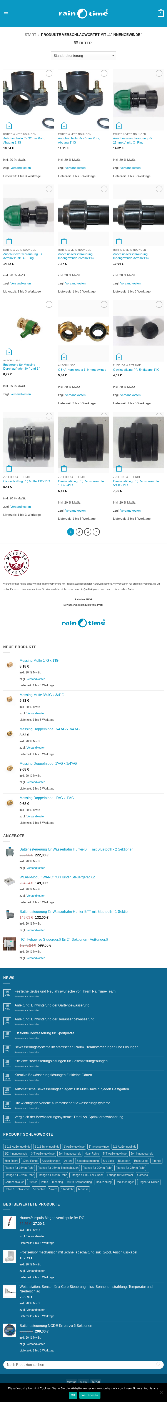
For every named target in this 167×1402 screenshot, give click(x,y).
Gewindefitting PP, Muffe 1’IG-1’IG (26, 481)
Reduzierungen (125, 1182)
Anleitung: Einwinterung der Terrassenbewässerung (54, 1019)
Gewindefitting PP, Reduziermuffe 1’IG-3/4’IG (81, 483)
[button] (5, 13)
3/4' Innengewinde (70, 1153)
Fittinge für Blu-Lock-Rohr (87, 1175)
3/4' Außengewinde (43, 1153)
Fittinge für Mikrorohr (120, 1175)
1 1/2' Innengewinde (47, 1146)
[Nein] (161, 1393)
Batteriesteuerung (88, 1160)
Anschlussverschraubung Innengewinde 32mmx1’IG (131, 256)
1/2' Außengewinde (124, 1146)
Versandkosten (20, 167)
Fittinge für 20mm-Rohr (97, 1167)
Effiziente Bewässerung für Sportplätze (44, 1033)
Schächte (39, 1189)
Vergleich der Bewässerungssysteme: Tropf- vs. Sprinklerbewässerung (69, 1117)
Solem (53, 1189)
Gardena (142, 1175)
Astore (68, 1160)
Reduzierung (104, 1182)
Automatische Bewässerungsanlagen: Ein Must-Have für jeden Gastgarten (72, 1089)
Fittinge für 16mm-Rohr (19, 1167)
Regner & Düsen (149, 1182)
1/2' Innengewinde (16, 1153)
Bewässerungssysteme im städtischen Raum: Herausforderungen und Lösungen (77, 1047)
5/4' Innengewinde (142, 1153)
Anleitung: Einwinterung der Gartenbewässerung (52, 1005)
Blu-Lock (108, 1160)
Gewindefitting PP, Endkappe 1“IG (136, 369)
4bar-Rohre (92, 1153)
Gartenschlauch (14, 1182)
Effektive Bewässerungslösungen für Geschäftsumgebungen (61, 1061)
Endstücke (141, 1160)
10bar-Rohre (30, 1160)
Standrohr (67, 1189)
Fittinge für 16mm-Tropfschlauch (58, 1167)
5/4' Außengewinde (115, 1153)
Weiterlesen (90, 1395)
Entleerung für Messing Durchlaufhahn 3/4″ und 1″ (21, 366)
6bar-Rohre (11, 1160)
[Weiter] (96, 532)
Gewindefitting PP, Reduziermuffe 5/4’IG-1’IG (136, 483)
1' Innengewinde (99, 1146)
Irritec (44, 1182)
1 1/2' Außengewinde (17, 1146)
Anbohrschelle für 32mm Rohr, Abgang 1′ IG (24, 140)
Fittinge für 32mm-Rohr (19, 1175)
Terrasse (83, 1189)
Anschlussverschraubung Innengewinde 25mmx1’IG (76, 256)
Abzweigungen (51, 1160)
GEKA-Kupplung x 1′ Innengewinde (82, 369)
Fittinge (156, 1160)
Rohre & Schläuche (17, 1189)
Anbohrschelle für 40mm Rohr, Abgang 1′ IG (79, 140)
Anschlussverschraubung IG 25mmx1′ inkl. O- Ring (132, 140)
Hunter (32, 1182)
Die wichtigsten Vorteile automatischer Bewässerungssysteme (62, 1103)
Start (30, 35)
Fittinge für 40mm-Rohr (52, 1175)
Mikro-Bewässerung (79, 1182)
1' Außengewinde (74, 1146)
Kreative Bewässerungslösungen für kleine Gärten (53, 1075)
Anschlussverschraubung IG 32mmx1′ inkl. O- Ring (22, 256)
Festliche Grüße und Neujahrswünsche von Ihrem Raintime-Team (65, 991)
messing (57, 1182)
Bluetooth (124, 1160)
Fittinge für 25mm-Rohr (130, 1167)
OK (73, 1395)
